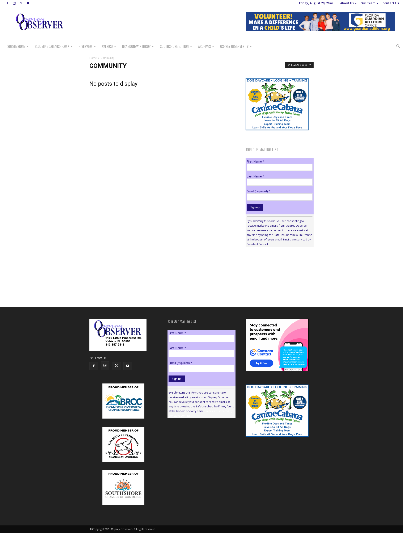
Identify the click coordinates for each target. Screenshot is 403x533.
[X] (21, 3)
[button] (398, 47)
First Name (255, 161)
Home (93, 58)
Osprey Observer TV (234, 46)
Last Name (255, 176)
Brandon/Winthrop (136, 46)
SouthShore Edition (174, 46)
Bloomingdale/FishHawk (52, 46)
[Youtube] (28, 3)
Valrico (107, 46)
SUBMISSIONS (16, 46)
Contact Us (390, 3)
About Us (347, 3)
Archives (204, 46)
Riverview (86, 46)
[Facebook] (7, 3)
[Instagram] (14, 3)
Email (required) (258, 191)
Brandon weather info (277, 288)
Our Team (368, 3)
